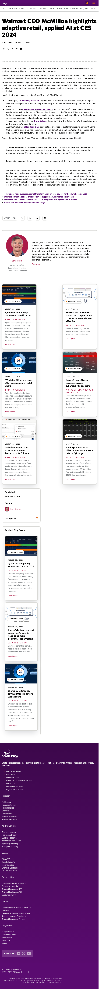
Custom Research (9, 848)
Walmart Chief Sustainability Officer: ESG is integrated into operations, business (40, 200)
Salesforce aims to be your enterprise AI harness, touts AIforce (17, 450)
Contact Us (10, 794)
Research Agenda (9, 815)
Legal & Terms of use (14, 800)
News (23, 8)
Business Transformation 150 (14, 894)
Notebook (6, 951)
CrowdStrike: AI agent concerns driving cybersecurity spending (78, 382)
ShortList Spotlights (10, 878)
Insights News (8, 942)
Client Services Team (14, 797)
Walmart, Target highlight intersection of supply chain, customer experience (39, 197)
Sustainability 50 (9, 905)
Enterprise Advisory (10, 857)
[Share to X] (8, 48)
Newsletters (7, 948)
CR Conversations (9, 881)
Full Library (6, 813)
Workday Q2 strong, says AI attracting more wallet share (18, 382)
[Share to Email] (16, 48)
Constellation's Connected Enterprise (17, 918)
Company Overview (13, 782)
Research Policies (9, 830)
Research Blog (8, 818)
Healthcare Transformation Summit (16, 924)
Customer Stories (9, 945)
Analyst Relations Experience (14, 927)
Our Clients (10, 785)
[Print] (21, 48)
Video (4, 954)
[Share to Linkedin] (12, 48)
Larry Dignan (17, 261)
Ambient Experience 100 (12, 900)
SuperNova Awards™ (10, 897)
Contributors (7, 824)
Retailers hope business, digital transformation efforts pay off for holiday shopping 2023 (46, 194)
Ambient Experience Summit (13, 930)
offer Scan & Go (31, 127)
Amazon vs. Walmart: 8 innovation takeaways (24, 203)
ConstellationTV (8, 873)
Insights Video (8, 875)
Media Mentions (12, 788)
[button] (3, 48)
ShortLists (6, 821)
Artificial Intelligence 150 (12, 903)
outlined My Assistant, (29, 100)
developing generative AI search (37, 109)
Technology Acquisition (11, 851)
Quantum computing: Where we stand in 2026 (18, 314)
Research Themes (9, 827)
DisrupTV (6, 870)
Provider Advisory (9, 845)
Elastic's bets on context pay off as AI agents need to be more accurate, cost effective (79, 317)
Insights (12, 8)
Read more (36, 264)
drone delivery (40, 121)
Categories (10, 529)
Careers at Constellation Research (19, 791)
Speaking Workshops (10, 854)
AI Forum (5, 921)
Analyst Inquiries (9, 843)
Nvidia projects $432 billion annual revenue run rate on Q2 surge (79, 450)
